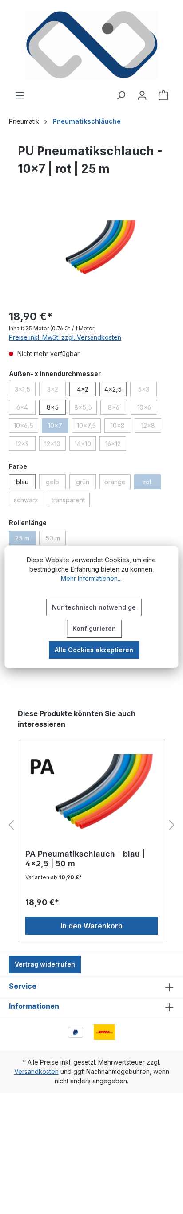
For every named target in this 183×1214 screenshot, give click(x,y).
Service (22, 986)
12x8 (151, 427)
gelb (56, 483)
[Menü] (19, 95)
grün (86, 483)
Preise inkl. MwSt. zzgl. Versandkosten (65, 337)
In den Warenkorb (91, 925)
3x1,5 (25, 390)
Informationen (34, 1006)
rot (152, 483)
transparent (71, 501)
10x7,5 (89, 427)
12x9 (26, 445)
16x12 (115, 445)
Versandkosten (36, 1071)
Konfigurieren (94, 628)
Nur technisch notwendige (94, 607)
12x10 (55, 445)
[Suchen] (120, 95)
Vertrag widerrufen (45, 964)
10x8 (121, 427)
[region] (91, 252)
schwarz (28, 501)
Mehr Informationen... (91, 578)
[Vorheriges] (11, 825)
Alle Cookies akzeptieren (94, 650)
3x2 (56, 390)
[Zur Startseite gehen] (91, 45)
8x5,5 (85, 408)
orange (117, 483)
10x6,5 (26, 427)
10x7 (58, 427)
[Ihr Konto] (142, 95)
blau (22, 482)
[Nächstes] (172, 825)
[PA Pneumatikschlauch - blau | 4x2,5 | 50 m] (91, 798)
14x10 (85, 445)
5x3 (147, 390)
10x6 (147, 408)
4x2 (82, 389)
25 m (25, 539)
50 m (55, 539)
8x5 (53, 407)
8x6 (117, 408)
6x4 (26, 408)
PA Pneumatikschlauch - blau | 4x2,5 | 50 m (85, 858)
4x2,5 (113, 389)
